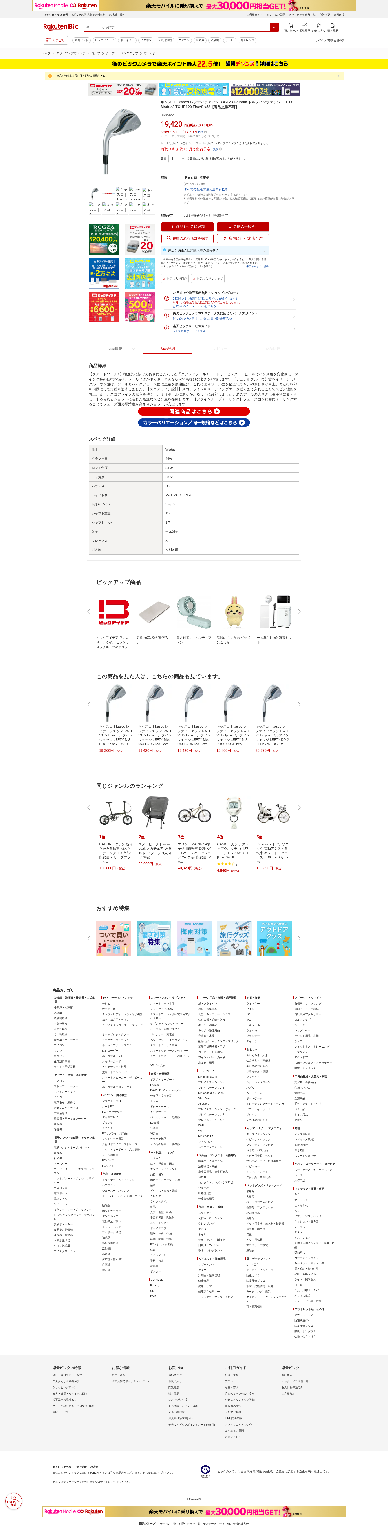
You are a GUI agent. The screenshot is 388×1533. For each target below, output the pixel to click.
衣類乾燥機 (60, 1023)
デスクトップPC (112, 1101)
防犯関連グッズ (303, 1320)
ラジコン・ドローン (258, 1082)
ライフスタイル (159, 1201)
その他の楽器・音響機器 (165, 1144)
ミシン (58, 1050)
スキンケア (205, 1212)
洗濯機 (215, 40)
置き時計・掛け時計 (306, 1268)
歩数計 (106, 1253)
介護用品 (203, 1188)
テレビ (230, 40)
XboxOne (204, 1098)
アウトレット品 (303, 1315)
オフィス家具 (302, 1295)
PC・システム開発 (161, 1244)
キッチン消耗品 (207, 1025)
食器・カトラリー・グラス (214, 1014)
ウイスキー (253, 1003)
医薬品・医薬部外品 (210, 1161)
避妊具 (202, 1177)
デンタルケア (110, 1216)
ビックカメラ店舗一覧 (302, 14)
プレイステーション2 (211, 1120)
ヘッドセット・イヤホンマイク (169, 1039)
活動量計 (107, 1248)
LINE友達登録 (233, 1418)
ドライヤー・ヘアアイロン (118, 1179)
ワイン (250, 1008)
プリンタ (107, 1122)
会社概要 (324, 14)
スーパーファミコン (210, 1146)
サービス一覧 (168, 1523)
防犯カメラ (253, 1275)
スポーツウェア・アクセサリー (313, 1062)
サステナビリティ (214, 1523)
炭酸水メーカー (63, 1224)
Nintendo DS (206, 1136)
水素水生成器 (62, 1240)
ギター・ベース (159, 1106)
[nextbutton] (298, 611)
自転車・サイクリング (307, 1003)
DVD (153, 1296)
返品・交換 (231, 1387)
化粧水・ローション (210, 1218)
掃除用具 (299, 1093)
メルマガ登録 (233, 1412)
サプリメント (206, 1264)
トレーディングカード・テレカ (265, 1103)
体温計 (106, 1270)
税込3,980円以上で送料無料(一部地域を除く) (99, 14)
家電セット (81, 40)
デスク (298, 1232)
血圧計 (106, 1264)
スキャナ (107, 1128)
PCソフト (108, 1165)
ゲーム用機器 (110, 1155)
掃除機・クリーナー (66, 1039)
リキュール (253, 1025)
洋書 (153, 1249)
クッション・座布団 (306, 1221)
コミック (155, 1158)
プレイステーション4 (211, 1087)
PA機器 (154, 1085)
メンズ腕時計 (302, 1134)
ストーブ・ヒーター (66, 1086)
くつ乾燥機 (60, 1034)
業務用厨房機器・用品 (211, 1046)
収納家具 (299, 1252)
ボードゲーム (254, 1098)
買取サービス (61, 1412)
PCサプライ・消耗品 (115, 1133)
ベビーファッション (258, 1139)
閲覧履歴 (173, 1387)
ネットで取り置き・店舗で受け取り (74, 1406)
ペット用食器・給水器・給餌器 (265, 1223)
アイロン (59, 1045)
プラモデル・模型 (257, 1071)
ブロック (251, 1114)
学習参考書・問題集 (162, 1217)
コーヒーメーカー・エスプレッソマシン (74, 1171)
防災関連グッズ (255, 1280)
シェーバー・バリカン (115, 1190)
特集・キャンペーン (124, 1375)
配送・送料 (231, 1375)
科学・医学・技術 (161, 1239)
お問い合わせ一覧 (189, 1523)
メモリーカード (111, 1061)
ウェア (298, 1041)
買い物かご (175, 1375)
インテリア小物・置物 (307, 1301)
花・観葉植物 (254, 1306)
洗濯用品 (299, 1098)
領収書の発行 (233, 1406)
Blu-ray (154, 1285)
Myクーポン (175, 1399)
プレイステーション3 (211, 1114)
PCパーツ (108, 1160)
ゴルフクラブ (302, 1019)
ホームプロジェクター (115, 1034)
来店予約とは (253, 266)
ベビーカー (253, 1166)
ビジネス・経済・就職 (163, 1190)
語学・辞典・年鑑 (161, 1233)
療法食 (250, 1250)
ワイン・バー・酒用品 (211, 1057)
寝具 (297, 1194)
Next (304, 89)
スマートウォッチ (305, 1155)
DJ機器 (154, 1122)
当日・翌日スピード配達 (67, 1375)
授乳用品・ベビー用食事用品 (263, 1161)
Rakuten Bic (61, 27)
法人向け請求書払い (180, 1418)
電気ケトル (60, 1198)
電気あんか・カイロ (66, 1107)
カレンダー (157, 1196)
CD (152, 1290)
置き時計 (299, 1150)
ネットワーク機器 (113, 1138)
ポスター (155, 1271)
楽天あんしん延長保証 (66, 1381)
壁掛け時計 (301, 1144)
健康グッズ (205, 1286)
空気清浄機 (165, 40)
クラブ (110, 53)
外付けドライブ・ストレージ (119, 1144)
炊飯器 (58, 1153)
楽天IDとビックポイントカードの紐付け (192, 1424)
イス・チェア (302, 1237)
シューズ (299, 1025)
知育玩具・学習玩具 (258, 1060)
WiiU (201, 1125)
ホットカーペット (64, 1091)
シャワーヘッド (111, 1227)
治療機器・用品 (207, 1166)
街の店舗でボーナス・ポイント (131, 1381)
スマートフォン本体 (162, 1003)
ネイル (202, 1234)
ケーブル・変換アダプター (166, 1029)
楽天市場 (339, 14)
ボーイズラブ (158, 1228)
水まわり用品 (206, 1062)
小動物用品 (253, 1212)
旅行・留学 (157, 1174)
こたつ (58, 1097)
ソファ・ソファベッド (307, 1216)
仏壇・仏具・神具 (305, 1336)
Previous (84, 89)
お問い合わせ (233, 1437)
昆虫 (249, 1234)
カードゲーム (254, 1093)
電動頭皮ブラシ (111, 1221)
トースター (60, 1163)
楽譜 (153, 1185)
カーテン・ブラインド (307, 1258)
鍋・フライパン (207, 1003)
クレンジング (206, 1223)
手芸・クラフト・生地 (307, 1103)
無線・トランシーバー (115, 1072)
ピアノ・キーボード (162, 1079)
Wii (200, 1130)
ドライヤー (127, 40)
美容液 (202, 1229)
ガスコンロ (60, 1188)
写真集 (154, 1266)
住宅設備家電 (62, 1061)
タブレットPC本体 (161, 1008)
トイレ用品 (301, 1114)
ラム (249, 1019)
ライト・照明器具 (64, 1066)
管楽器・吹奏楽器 (161, 1095)
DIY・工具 (252, 1264)
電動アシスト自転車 (306, 1008)
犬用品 (250, 1196)
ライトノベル (158, 1255)
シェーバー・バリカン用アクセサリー (122, 1198)
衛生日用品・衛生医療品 (213, 1171)
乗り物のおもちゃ (257, 1066)
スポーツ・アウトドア (71, 53)
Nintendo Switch (208, 1076)
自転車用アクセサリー (307, 1014)
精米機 (58, 1158)
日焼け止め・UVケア (211, 1245)
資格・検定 (157, 1260)
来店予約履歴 (176, 1412)
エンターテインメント (163, 1169)
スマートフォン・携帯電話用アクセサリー (170, 1016)
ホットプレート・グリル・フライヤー (74, 1180)
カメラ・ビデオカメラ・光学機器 (122, 1014)
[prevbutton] (89, 611)
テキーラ (251, 1041)
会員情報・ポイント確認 (183, 1406)
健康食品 (203, 1280)
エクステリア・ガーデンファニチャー (266, 1299)
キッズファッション (258, 1134)
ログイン (320, 40)
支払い (229, 1381)
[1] (173, 159)
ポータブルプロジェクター (118, 1087)
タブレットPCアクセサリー (167, 1023)
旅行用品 (299, 1180)
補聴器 (106, 1237)
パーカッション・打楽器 (165, 1117)
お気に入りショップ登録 (240, 1399)
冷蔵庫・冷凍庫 (63, 1007)
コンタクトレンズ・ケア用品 (215, 1182)
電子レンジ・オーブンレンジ (71, 1147)
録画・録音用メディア (115, 1019)
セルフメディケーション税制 (70, 1481)
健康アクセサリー (209, 1291)
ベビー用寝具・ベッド (259, 1155)
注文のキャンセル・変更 (240, 1393)
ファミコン (205, 1141)
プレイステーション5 (211, 1082)
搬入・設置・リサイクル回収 (70, 1393)
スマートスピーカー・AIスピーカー (122, 1079)
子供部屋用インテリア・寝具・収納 (314, 1245)
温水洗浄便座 (110, 1243)
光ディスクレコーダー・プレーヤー (122, 1027)
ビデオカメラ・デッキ (115, 1039)
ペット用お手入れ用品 (259, 1202)
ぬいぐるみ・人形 (257, 1055)
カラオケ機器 (158, 1138)
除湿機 (58, 1129)
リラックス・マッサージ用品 (215, 1297)
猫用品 (250, 1191)
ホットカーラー (111, 1210)
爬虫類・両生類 (255, 1229)
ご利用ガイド (255, 14)
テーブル (299, 1227)
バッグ (298, 1175)
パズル (250, 1087)
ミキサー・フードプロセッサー (73, 1209)
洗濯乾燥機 (60, 1018)
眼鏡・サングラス (305, 1068)
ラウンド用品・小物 (306, 1035)
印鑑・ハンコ (302, 1087)
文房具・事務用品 (305, 1082)
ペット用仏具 (254, 1239)
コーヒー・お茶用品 (210, 1052)
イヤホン (146, 40)
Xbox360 (203, 1103)
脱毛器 (106, 1205)
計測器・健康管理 (209, 1275)
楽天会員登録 (336, 40)
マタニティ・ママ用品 (259, 1144)
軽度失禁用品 (206, 1198)
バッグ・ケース (303, 1030)
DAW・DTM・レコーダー (165, 1090)
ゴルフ (95, 53)
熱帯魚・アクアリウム (259, 1207)
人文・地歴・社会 (161, 1212)
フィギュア (253, 1076)
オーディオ (109, 1008)
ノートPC (108, 1106)
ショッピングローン (65, 1387)
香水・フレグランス (210, 1250)
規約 (266, 266)
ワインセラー (62, 1204)
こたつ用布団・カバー (307, 1290)
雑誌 (153, 1206)
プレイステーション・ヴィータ (217, 1109)
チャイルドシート (257, 1171)
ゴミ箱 (298, 1284)
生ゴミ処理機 (62, 1245)
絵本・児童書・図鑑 (162, 1163)
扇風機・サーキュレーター (70, 1118)
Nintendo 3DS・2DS (211, 1093)
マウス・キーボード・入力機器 (121, 1149)
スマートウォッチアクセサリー (169, 1050)
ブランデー (253, 1035)
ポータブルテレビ (113, 1056)
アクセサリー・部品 (114, 1066)
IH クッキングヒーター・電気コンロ (74, 1216)
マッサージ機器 (111, 1232)
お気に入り (175, 1381)
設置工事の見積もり (65, 1399)
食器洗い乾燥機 (63, 1229)
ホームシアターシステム (117, 1045)
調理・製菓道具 (207, 1008)
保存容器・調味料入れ (211, 1019)
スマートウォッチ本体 (163, 1045)
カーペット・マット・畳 (309, 1263)
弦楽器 (154, 1128)
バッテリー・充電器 (162, 1034)
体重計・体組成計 (113, 1259)
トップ (46, 53)
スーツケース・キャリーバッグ (313, 1169)
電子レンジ (247, 40)
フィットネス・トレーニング (311, 1046)
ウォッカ (251, 1030)
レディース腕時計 (305, 1139)
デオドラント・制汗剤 (211, 1239)
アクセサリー (158, 1111)
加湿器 (58, 1124)
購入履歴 (173, 1393)
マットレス (301, 1200)
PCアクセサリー (112, 1111)
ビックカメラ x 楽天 (56, 14)
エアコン (184, 40)
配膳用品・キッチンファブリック (218, 1041)
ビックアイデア (104, 40)
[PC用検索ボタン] (274, 27)
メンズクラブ (129, 53)
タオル (298, 1120)
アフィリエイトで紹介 (238, 1424)
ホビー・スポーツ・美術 (165, 1179)
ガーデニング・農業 (258, 1291)
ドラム (154, 1101)
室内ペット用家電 (257, 1245)
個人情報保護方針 (292, 1387)
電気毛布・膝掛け (64, 1102)
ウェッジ (150, 53)
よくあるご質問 (275, 14)
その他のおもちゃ (257, 1120)
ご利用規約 (288, 1393)
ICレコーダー (110, 1050)
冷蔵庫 (200, 40)
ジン (249, 1014)
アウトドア (301, 1057)
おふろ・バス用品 (257, 1150)
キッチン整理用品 (209, 1030)
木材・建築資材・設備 (259, 1286)
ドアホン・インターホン (261, 1270)
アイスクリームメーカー (69, 1251)
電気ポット (60, 1193)
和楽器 (154, 1133)
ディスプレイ (110, 1117)
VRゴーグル (157, 1065)
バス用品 (299, 1109)
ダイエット (205, 1270)
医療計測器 (205, 1193)
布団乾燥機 (60, 1029)
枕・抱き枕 (301, 1205)
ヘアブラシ (109, 1185)
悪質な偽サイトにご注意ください (109, 1481)
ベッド (298, 1210)
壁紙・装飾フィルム (306, 1274)
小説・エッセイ (159, 1223)
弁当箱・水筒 (206, 1035)
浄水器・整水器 (63, 1235)
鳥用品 (250, 1218)
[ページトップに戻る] (381, 981)
